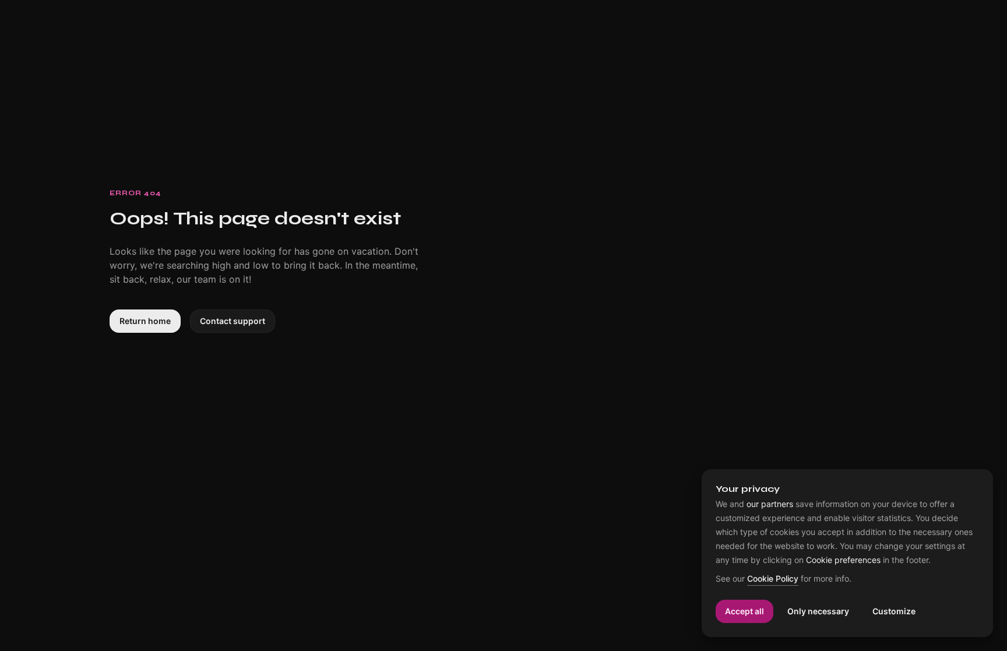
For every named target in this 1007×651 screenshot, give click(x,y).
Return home (145, 321)
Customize (894, 611)
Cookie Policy (772, 579)
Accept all (744, 611)
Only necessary (818, 611)
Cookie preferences (843, 560)
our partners (770, 504)
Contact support (232, 321)
